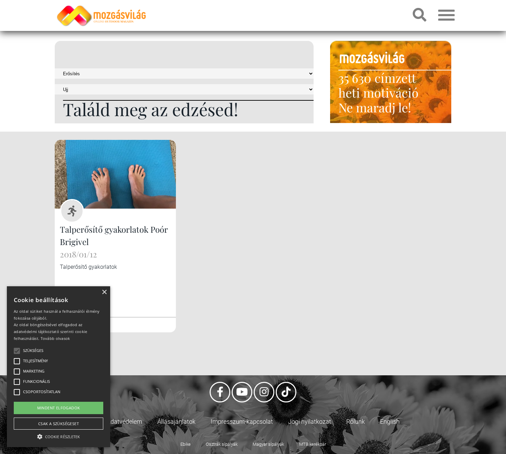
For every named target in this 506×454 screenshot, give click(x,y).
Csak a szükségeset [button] (58, 423)
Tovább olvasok (55, 338)
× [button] (104, 292)
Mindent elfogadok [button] (58, 407)
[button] (58, 435)
